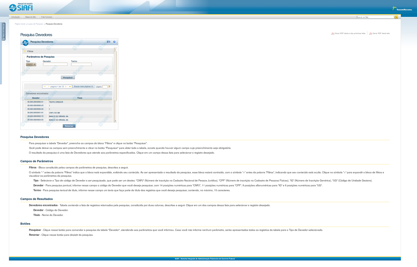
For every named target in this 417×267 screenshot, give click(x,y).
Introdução (15, 17)
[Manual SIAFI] (21, 7)
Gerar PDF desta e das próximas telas (350, 33)
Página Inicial (20, 23)
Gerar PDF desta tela (381, 33)
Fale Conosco (46, 17)
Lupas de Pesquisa (35, 23)
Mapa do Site (30, 17)
